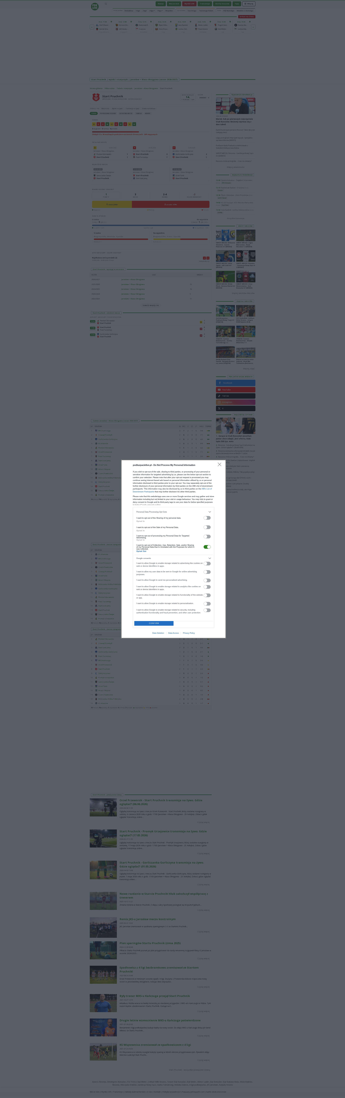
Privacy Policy (189, 633)
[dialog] (173, 549)
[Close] (220, 465)
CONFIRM (154, 623)
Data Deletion (158, 633)
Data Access (173, 633)
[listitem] (173, 511)
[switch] (207, 518)
